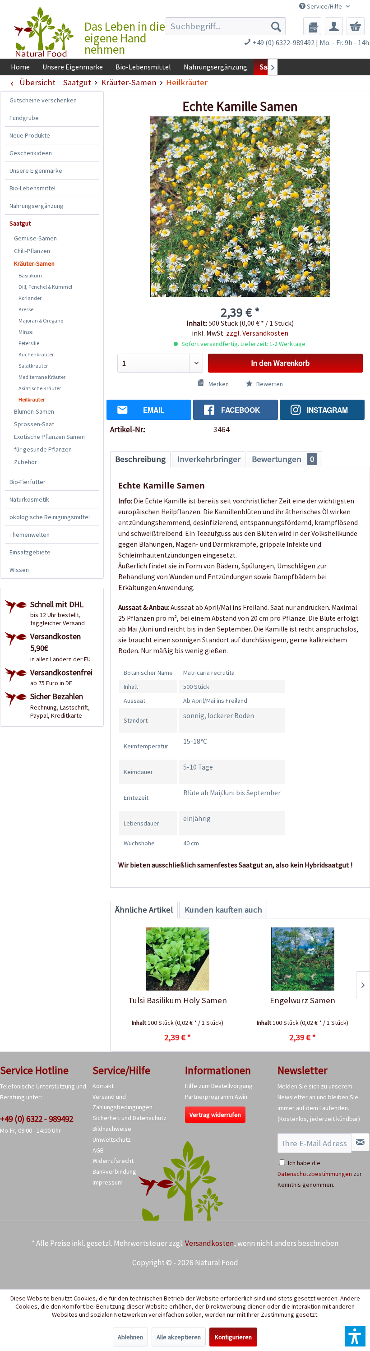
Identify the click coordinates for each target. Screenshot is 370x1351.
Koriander (30, 298)
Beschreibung (140, 459)
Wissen (19, 570)
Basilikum (30, 275)
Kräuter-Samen (34, 263)
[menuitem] (226, 26)
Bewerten (269, 384)
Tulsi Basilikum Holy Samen (177, 1000)
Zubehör (25, 462)
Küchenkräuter (36, 354)
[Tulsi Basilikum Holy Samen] (178, 959)
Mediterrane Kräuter (41, 376)
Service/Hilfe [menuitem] (324, 6)
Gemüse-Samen (35, 238)
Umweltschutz (111, 1139)
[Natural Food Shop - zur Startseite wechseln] (44, 32)
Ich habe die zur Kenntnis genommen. (320, 1174)
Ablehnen (130, 1337)
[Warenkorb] (356, 26)
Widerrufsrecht (113, 1161)
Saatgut (20, 223)
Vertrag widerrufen (215, 1115)
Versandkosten (209, 1243)
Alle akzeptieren (179, 1337)
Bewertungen (283, 459)
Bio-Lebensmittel (32, 188)
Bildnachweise (111, 1129)
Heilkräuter (31, 399)
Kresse (25, 309)
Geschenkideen (30, 153)
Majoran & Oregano (40, 320)
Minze (25, 331)
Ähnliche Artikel (144, 909)
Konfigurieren (233, 1337)
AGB (98, 1150)
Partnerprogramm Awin (216, 1097)
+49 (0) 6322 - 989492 (36, 1118)
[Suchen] (276, 26)
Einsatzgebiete (30, 552)
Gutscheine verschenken (43, 100)
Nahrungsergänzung (36, 206)
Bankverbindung (114, 1171)
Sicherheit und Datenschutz (129, 1118)
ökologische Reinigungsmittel (49, 517)
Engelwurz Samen (302, 1000)
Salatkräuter (33, 365)
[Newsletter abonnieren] (360, 1142)
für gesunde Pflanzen (43, 449)
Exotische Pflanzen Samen (49, 437)
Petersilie (28, 343)
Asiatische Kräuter (39, 388)
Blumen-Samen (34, 411)
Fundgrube (24, 118)
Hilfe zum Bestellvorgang (219, 1086)
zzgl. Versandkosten (257, 332)
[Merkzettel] (312, 26)
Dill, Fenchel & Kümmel (45, 286)
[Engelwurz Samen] (303, 959)
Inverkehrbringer (208, 459)
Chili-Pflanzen (32, 251)
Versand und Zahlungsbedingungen (122, 1102)
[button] (355, 1336)
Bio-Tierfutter (27, 482)
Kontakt (103, 1086)
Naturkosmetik (29, 499)
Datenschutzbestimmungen (315, 1174)
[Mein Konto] (334, 26)
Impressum (107, 1182)
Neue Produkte (29, 135)
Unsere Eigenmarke (35, 170)
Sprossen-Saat (34, 424)
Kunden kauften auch (223, 909)
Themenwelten (29, 534)
